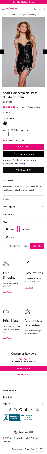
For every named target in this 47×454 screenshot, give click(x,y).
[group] (23, 52)
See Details (7, 292)
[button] (3, 8)
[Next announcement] (36, 2)
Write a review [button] (23, 368)
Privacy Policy (30, 449)
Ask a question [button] (23, 374)
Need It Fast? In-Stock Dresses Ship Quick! (28, 2)
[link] (34, 8)
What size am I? (21, 130)
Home (5, 15)
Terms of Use (17, 449)
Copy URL (37, 246)
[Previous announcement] (10, 2)
